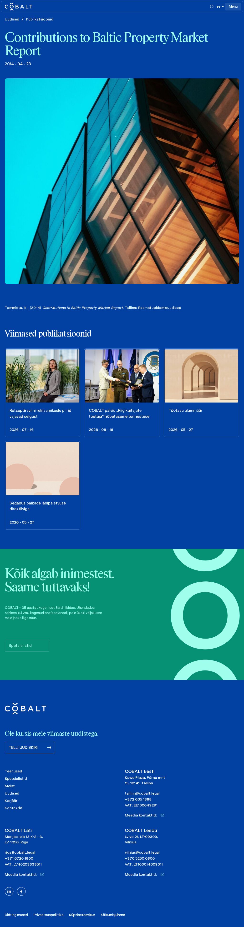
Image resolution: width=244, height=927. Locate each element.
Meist (10, 786)
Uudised (12, 19)
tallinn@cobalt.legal (142, 793)
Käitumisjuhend (113, 915)
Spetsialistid (16, 778)
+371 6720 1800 (19, 858)
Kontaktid (13, 808)
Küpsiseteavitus (82, 915)
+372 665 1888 (138, 799)
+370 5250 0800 (140, 858)
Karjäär (11, 800)
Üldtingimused (16, 915)
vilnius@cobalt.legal (142, 852)
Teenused (13, 771)
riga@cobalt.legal (20, 852)
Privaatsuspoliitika (48, 915)
